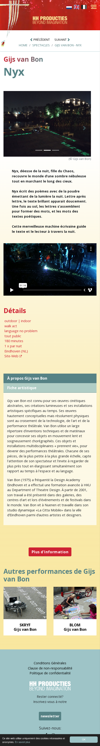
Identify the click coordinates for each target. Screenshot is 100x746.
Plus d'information (50, 551)
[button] (10, 128)
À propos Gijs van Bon (27, 378)
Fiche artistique (22, 387)
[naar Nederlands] (69, 6)
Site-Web (11, 356)
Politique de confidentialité (50, 673)
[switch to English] (76, 6)
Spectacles (41, 45)
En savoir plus (22, 742)
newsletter (50, 716)
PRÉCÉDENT (41, 39)
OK (84, 739)
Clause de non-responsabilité (50, 668)
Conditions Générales (50, 663)
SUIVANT (60, 39)
